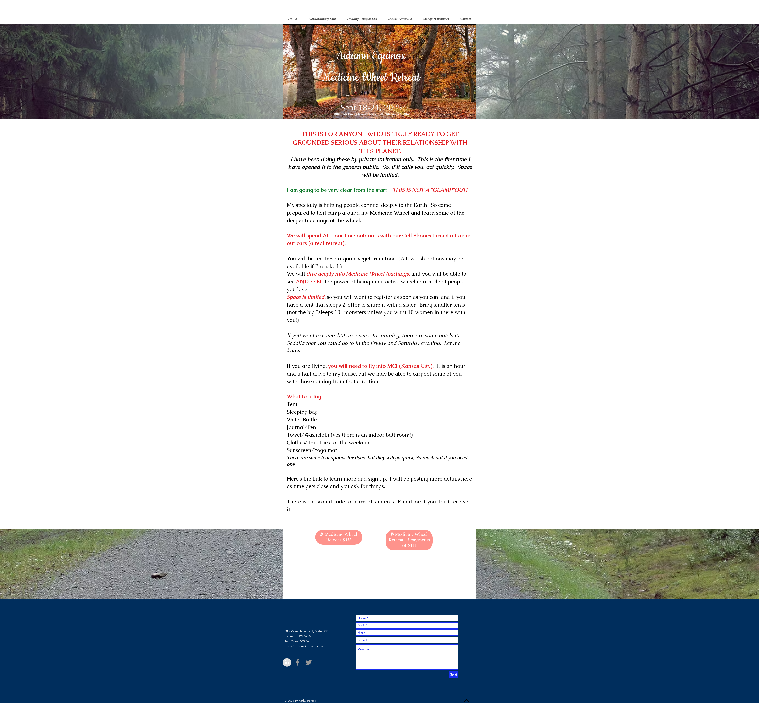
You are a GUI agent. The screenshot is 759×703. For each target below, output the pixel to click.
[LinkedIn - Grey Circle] (287, 662)
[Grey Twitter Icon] (308, 662)
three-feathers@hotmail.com (304, 646)
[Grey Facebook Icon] (298, 662)
